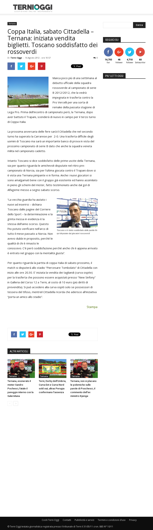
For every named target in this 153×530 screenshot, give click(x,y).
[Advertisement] (101, 8)
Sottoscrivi (142, 49)
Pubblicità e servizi (84, 520)
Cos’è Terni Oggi (50, 520)
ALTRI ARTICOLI (19, 351)
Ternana (12, 23)
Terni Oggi (16, 57)
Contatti (67, 520)
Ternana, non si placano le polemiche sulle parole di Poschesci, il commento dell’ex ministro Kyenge (83, 388)
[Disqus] (52, 461)
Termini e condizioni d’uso (112, 520)
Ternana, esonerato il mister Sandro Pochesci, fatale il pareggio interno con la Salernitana (20, 388)
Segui (119, 49)
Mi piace (108, 49)
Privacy (133, 520)
